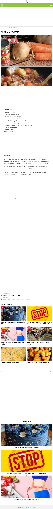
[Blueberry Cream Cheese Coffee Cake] (39, 334)
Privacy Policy (21, 507)
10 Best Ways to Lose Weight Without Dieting (13, 343)
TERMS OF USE (28, 507)
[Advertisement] (26, 16)
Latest (26, 2)
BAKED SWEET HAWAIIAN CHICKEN (38, 363)
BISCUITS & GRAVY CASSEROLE (10, 363)
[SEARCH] (51, 5)
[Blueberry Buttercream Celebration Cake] (13, 313)
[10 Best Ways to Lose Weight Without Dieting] (13, 334)
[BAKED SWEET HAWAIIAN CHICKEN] (39, 354)
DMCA (34, 507)
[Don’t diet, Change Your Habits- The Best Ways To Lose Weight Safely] (39, 313)
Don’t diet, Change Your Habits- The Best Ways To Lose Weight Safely (39, 323)
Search (51, 372)
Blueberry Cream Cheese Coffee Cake (38, 343)
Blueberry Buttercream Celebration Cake (13, 323)
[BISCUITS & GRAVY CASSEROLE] (13, 354)
